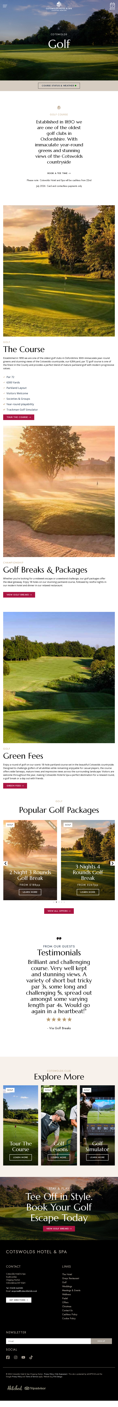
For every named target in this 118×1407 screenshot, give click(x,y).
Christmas (66, 1306)
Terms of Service (32, 1376)
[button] (5, 863)
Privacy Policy (49, 1374)
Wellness (66, 1294)
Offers (65, 1302)
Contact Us (67, 1310)
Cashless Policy (69, 1314)
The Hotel (67, 1274)
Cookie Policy (69, 1318)
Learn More (20, 1157)
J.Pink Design (57, 1376)
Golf (64, 1282)
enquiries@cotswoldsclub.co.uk (24, 1291)
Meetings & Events (71, 1290)
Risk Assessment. (61, 1374)
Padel (65, 1298)
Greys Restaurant (70, 1278)
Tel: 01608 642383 (14, 1288)
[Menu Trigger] (6, 6)
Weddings (67, 1286)
